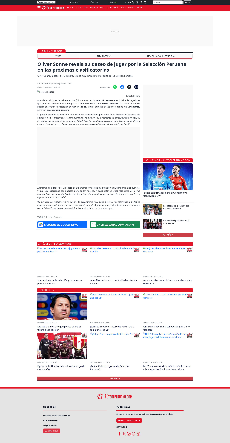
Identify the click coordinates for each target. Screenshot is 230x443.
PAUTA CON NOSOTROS (129, 420)
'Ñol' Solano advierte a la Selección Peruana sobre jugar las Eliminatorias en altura (166, 367)
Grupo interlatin (50, 425)
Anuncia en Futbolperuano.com (56, 415)
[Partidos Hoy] (145, 2)
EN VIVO (112, 2)
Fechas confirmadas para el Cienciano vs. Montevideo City (165, 194)
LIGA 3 (85, 7)
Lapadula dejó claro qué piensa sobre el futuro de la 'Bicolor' (59, 328)
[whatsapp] (133, 433)
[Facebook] (126, 2)
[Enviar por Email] (136, 86)
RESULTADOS (74, 2)
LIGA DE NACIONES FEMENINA (161, 56)
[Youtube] (129, 2)
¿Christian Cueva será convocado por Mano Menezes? (166, 328)
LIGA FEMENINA (127, 7)
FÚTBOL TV (94, 2)
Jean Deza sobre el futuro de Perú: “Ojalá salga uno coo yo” (112, 328)
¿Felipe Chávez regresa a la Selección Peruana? (110, 367)
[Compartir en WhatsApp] (115, 86)
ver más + (167, 234)
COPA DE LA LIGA (98, 7)
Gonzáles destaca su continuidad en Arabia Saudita (113, 282)
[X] (133, 2)
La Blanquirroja (51, 51)
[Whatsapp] (141, 2)
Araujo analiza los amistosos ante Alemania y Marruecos (167, 282)
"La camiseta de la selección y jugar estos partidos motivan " (59, 282)
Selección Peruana (53, 217)
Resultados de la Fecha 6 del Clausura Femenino (176, 207)
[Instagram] (137, 2)
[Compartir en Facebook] (122, 86)
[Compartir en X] (129, 86)
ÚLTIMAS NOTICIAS (46, 2)
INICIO (58, 56)
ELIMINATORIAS (104, 56)
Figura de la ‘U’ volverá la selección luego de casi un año (61, 367)
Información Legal (51, 420)
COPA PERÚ (112, 7)
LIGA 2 (78, 7)
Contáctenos (51, 430)
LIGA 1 (70, 7)
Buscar (187, 2)
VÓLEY (139, 7)
